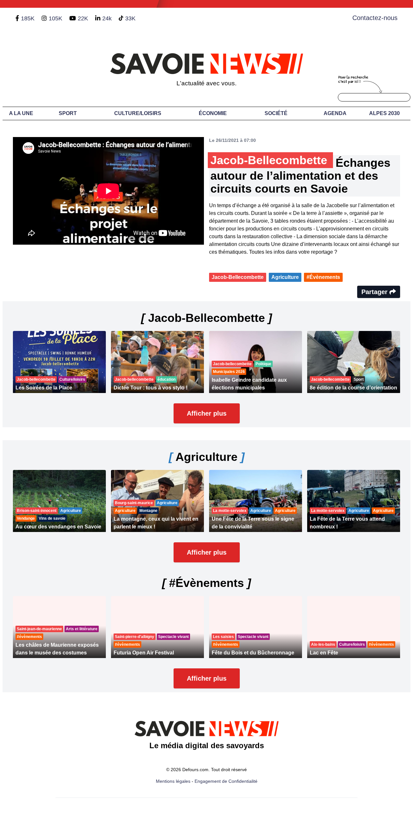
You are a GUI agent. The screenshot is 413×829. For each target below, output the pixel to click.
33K (130, 18)
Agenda (335, 113)
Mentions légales (173, 781)
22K (83, 18)
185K (28, 18)
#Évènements (323, 277)
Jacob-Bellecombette (238, 277)
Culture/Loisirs (137, 113)
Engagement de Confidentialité (226, 781)
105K (55, 18)
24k (107, 18)
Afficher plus (207, 413)
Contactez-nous (375, 17)
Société (276, 113)
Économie (213, 113)
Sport (68, 113)
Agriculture (285, 277)
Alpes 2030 (384, 113)
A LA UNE (21, 113)
